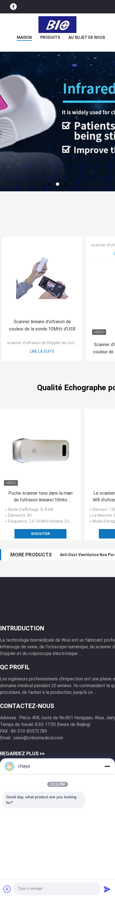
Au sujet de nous (86, 37)
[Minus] (107, 766)
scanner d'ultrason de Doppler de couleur (43, 342)
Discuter (40, 534)
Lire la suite (42, 351)
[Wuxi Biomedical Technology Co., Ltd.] (57, 24)
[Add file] (7, 889)
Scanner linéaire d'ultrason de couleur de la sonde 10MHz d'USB (42, 325)
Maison (24, 37)
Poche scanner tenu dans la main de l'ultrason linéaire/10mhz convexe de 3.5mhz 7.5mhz (40, 496)
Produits (50, 37)
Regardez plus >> (22, 753)
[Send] (107, 889)
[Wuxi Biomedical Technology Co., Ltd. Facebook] (13, 6)
